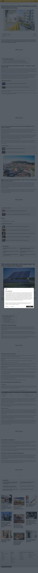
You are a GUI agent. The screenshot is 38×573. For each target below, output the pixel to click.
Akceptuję (29, 306)
